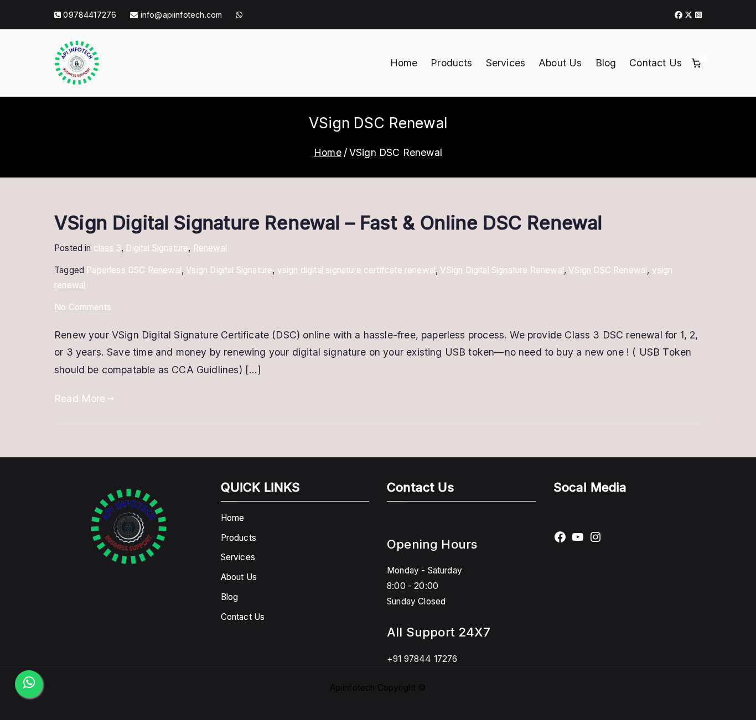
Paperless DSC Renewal (134, 270)
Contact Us (655, 63)
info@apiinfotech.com (180, 14)
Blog (606, 63)
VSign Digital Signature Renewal (501, 270)
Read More (80, 398)
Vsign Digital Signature (229, 270)
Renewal (210, 248)
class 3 (107, 248)
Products (451, 63)
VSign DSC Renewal (607, 270)
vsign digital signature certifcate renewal (356, 270)
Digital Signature (157, 248)
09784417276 (89, 14)
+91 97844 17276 (422, 659)
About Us (560, 63)
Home (404, 63)
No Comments (82, 307)
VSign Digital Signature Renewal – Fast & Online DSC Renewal (328, 222)
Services (505, 63)
